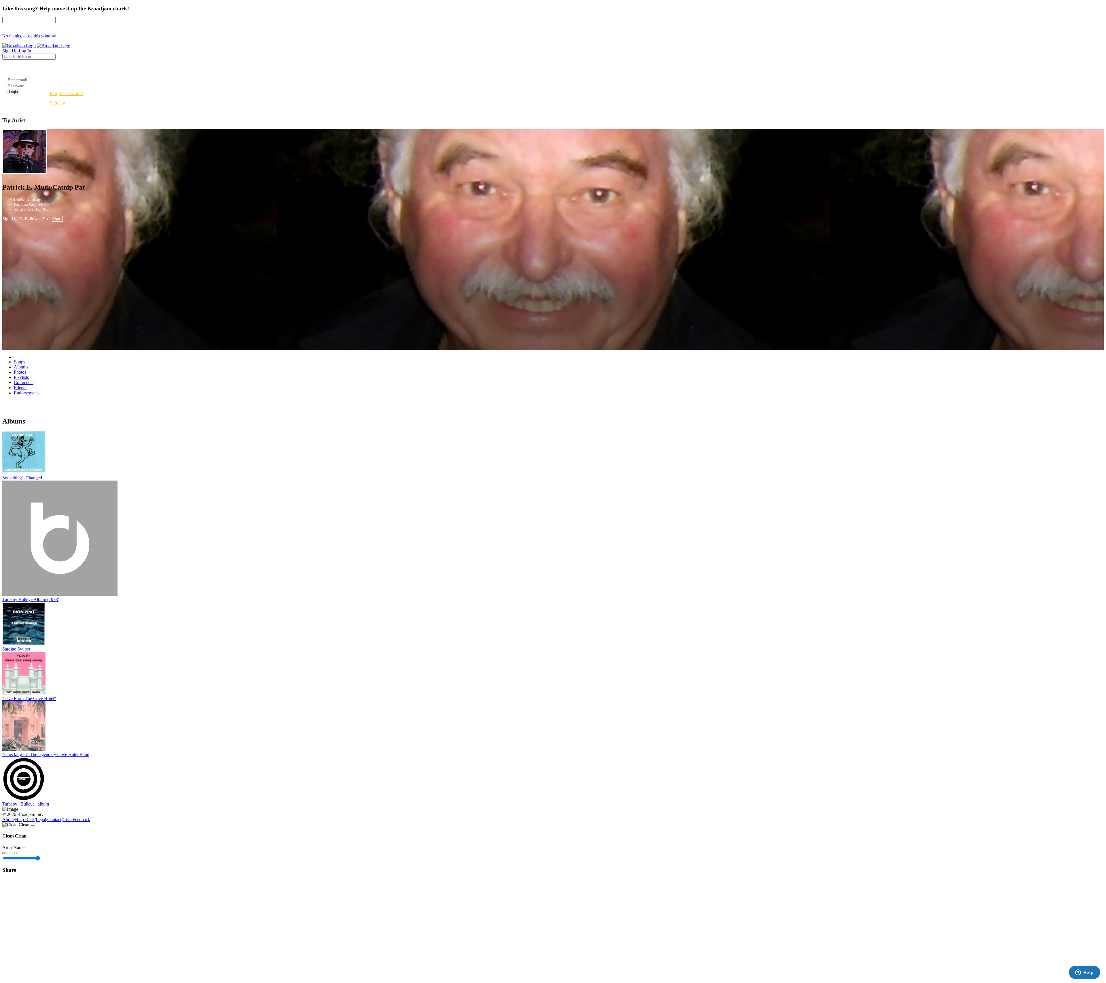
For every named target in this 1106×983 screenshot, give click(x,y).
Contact (54, 819)
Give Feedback (76, 819)
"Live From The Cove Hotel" (29, 698)
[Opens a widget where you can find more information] (1084, 973)
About (8, 819)
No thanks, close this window (29, 35)
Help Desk (25, 819)
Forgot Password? (66, 93)
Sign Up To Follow (20, 218)
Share (57, 218)
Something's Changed (22, 477)
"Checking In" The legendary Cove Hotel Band (45, 754)
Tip (45, 218)
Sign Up (57, 102)
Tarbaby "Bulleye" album (25, 803)
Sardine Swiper (16, 648)
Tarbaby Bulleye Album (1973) (30, 599)
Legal (41, 819)
